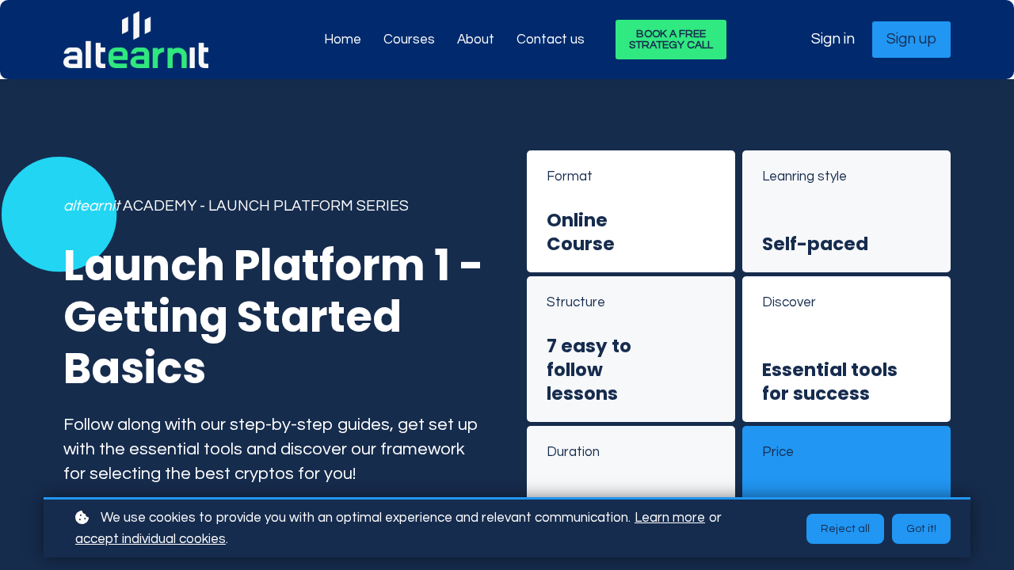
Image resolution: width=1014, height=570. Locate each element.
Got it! (921, 528)
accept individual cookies (150, 539)
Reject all (845, 528)
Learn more (670, 518)
